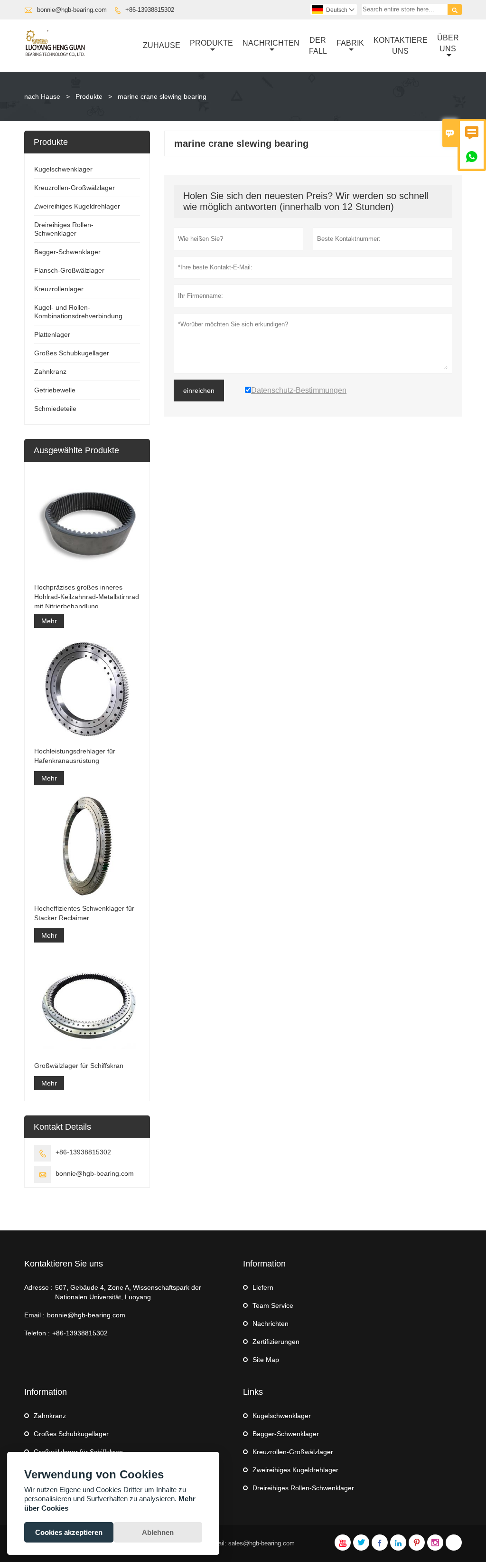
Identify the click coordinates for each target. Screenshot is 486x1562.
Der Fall (318, 45)
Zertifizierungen (275, 1341)
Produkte (211, 43)
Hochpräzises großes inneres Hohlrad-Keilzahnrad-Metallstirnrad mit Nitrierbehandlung (86, 596)
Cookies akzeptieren (69, 1532)
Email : (34, 1315)
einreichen (199, 390)
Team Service (272, 1305)
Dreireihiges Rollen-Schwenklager (303, 1488)
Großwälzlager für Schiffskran (78, 1065)
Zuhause (161, 45)
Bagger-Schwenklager (67, 252)
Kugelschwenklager (63, 169)
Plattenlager (52, 334)
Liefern (262, 1287)
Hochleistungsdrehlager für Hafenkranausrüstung (74, 755)
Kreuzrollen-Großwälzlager (74, 187)
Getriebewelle (54, 390)
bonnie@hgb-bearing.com (72, 9)
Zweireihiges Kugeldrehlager (77, 206)
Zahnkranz (50, 371)
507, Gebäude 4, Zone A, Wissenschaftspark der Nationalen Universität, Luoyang (128, 1292)
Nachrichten (271, 43)
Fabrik (350, 43)
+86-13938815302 (149, 9)
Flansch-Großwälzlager (69, 270)
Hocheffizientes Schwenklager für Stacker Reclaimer (84, 913)
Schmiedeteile (55, 408)
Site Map (265, 1359)
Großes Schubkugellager (71, 353)
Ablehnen (158, 1532)
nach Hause (42, 96)
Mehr (49, 621)
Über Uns (448, 43)
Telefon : (37, 1333)
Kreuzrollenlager (59, 289)
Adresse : (38, 1287)
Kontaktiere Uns (401, 45)
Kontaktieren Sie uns (63, 1263)
